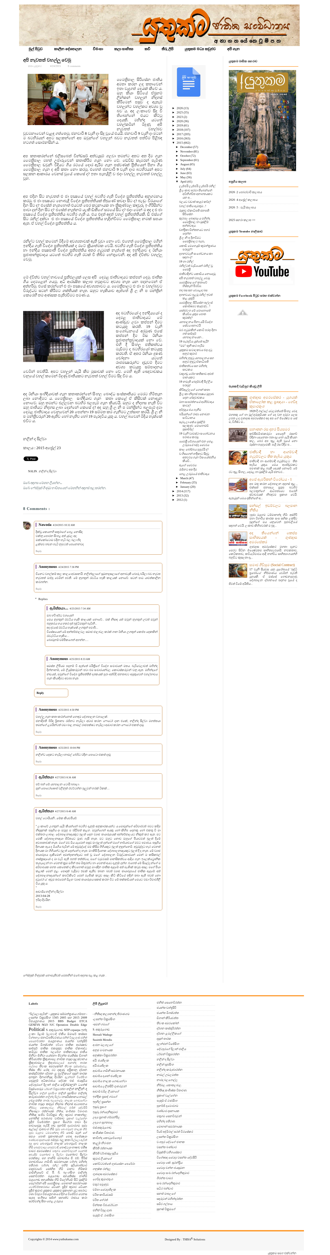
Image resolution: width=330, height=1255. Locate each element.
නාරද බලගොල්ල (53, 1100)
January (185, 486)
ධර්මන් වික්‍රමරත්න (55, 1089)
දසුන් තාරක (79, 1073)
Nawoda (45, 525)
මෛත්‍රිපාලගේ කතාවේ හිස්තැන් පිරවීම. (193, 284)
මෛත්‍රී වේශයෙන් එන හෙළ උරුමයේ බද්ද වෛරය (196, 443)
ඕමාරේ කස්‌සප (77, 1034)
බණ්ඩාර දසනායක (39, 1140)
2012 (180, 499)
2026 (180, 108)
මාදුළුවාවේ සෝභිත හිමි (46, 1169)
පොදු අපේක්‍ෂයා (76, 1136)
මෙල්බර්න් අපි (37, 1183)
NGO (45, 1024)
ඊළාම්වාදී (51, 1034)
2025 (180, 112)
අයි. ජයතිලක (101, 1060)
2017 (180, 134)
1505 (55, 1017)
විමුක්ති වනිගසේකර (169, 1152)
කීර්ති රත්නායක (102, 1148)
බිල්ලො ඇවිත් (79, 1140)
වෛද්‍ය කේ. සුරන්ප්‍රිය (170, 1162)
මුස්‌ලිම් (83, 1179)
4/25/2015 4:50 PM (68, 709)
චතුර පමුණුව (101, 1184)
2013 (180, 495)
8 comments (74, 66)
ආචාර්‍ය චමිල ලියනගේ (106, 1091)
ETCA (83, 1021)
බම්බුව (55, 1140)
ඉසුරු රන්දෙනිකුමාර (105, 1112)
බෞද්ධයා (65, 1147)
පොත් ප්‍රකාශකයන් (50, 1136)
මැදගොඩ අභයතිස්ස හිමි (44, 1179)
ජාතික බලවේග (50, 1052)
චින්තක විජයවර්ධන (105, 1205)
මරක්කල (34, 1158)
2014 (180, 491)
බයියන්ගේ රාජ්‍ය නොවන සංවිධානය (194, 415)
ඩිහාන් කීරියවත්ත (167, 1018)
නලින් (70, 1089)
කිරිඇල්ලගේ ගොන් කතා (194, 389)
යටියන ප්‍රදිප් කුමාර (64, 1187)
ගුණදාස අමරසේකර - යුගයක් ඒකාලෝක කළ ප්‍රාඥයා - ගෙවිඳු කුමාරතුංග (273, 401)
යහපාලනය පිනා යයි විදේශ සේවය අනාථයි (196, 323)
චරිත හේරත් (100, 1200)
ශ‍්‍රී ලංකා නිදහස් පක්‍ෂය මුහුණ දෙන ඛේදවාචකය (196, 395)
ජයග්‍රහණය (55, 1041)
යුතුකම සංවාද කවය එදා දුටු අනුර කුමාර (195, 351)
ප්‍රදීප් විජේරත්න (39, 1122)
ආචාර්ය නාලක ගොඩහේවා (110, 1081)
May (183, 177)
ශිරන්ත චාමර (165, 1178)
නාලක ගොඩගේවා (76, 1100)
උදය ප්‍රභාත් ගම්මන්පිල (106, 1117)
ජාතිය (83, 1052)
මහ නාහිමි (48, 1158)
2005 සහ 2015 (69, 1017)
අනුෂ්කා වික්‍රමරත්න (105, 1055)
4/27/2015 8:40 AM (65, 811)
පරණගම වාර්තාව (52, 1118)
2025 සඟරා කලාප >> (242, 220)
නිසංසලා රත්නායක (41, 1111)
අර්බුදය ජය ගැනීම (190, 409)
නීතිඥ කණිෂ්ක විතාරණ (71, 1111)
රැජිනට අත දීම (188, 469)
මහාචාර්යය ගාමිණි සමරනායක (48, 1161)
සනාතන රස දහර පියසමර (269, 429)
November (187, 151)
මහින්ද (73, 1161)
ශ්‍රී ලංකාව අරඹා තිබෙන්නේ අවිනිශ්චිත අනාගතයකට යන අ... (196, 194)
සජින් (52, 1197)
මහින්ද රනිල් (49, 1165)
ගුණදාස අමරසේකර (105, 1174)
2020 (180, 121)
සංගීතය (42, 1197)
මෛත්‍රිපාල (53, 1183)
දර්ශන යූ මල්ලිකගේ (58, 1073)
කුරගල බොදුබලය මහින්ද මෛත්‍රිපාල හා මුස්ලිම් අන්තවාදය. (194, 222)
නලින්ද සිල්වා (53, 1097)
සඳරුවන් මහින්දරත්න (170, 1198)
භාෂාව (76, 1147)
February (186, 482)
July (183, 168)
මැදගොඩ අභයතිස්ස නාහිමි (67, 1176)
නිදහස (59, 1104)
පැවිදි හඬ (49, 1125)
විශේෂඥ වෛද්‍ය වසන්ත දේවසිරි (177, 1157)
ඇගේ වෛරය (187, 465)
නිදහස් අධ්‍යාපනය (76, 1104)
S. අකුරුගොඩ (54, 1030)
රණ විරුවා (35, 1194)
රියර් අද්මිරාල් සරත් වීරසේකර (175, 1131)
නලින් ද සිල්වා (47, 471)
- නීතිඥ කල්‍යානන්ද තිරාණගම (111, 1014)
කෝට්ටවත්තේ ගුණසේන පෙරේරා (114, 1163)
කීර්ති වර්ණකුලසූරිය (105, 1153)
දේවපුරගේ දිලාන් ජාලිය (44, 1084)
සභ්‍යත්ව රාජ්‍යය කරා (73, 1197)
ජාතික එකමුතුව (51, 1048)
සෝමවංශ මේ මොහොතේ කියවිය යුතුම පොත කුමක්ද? (195, 314)
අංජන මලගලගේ (103, 1045)
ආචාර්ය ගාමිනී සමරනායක (109, 1070)
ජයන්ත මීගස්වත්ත (41, 1044)
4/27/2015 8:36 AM (65, 777)
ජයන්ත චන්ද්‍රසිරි (76, 1041)
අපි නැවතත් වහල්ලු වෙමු (47, 59)
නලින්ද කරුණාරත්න (170, 1069)
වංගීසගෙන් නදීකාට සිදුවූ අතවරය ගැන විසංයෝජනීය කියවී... (197, 457)
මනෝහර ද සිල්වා (51, 1154)
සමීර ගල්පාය (164, 1204)
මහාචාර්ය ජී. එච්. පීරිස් (72, 1158)
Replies (43, 599)
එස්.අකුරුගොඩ (102, 1127)
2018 (180, 129)
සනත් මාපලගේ (166, 1193)
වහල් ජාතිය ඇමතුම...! (192, 206)
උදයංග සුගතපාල (103, 1122)
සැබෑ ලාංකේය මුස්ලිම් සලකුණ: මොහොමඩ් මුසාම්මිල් (194, 425)
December (186, 147)
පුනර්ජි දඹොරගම (68, 1125)
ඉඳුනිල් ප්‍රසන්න (102, 1101)
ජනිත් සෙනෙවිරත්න (169, 1002)
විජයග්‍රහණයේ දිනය (55, 1194)
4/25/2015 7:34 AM (80, 608)
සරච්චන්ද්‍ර (35, 1201)
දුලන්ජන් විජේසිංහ (76, 1077)
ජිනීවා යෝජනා (47, 1055)
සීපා (43, 1201)
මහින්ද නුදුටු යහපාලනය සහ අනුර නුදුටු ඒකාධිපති (196, 359)
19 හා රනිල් (186, 261)
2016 (180, 138)
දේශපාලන (68, 1084)
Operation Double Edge (71, 1024)
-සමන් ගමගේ (101, 1024)
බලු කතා (65, 1140)
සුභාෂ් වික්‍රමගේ (166, 1209)
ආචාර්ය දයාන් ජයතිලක (107, 1076)
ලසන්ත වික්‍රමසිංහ (167, 1136)
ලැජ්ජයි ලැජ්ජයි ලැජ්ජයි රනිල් (197, 186)
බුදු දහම (34, 1143)
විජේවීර (73, 1194)
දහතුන (33, 1077)
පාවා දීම (81, 1122)
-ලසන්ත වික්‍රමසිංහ (104, 1019)
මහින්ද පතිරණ (166, 1121)
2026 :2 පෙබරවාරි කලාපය (245, 192)
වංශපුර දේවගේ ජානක (171, 1142)
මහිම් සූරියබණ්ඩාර (74, 1165)
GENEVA (34, 1024)
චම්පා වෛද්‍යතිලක (104, 1189)
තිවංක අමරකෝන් (51, 1066)
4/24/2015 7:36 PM (68, 567)
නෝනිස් (34, 1118)
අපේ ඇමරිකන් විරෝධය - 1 (270, 479)
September (187, 160)
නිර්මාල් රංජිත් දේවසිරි (72, 1107)
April (183, 181)
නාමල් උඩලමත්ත (167, 1074)
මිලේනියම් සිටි (69, 1179)
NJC (52, 1024)
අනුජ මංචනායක (103, 1050)
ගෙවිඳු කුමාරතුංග (103, 1179)
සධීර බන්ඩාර (165, 1188)
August (185, 164)
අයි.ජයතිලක (100, 1065)
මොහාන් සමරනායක (74, 1183)
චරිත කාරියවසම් (103, 1194)
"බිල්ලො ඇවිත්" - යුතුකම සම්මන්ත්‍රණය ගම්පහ (57, 1014)
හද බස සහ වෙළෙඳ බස (193, 290)
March (184, 478)
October (185, 155)
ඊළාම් (40, 1034)
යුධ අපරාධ (80, 1190)
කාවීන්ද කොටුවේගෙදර (107, 1138)
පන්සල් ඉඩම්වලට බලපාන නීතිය (273, 508)
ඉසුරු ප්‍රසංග (99, 1107)
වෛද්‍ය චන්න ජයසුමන (171, 1167)
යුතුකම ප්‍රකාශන (63, 1190)
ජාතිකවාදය (70, 1052)
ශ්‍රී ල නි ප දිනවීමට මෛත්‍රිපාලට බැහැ (192, 239)
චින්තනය (34, 1037)
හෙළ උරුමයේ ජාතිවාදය (194, 474)
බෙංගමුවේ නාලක (51, 1143)
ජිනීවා (32, 1055)
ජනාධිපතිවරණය (51, 1037)
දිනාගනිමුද (46, 1077)
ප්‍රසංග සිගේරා (62, 1122)
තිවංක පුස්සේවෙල (76, 1066)
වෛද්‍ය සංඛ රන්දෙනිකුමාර (173, 1173)
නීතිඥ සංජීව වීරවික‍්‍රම (43, 1114)
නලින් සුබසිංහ (48, 1093)
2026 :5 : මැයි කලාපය (242, 207)
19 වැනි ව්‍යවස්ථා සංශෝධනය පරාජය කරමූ (197, 435)
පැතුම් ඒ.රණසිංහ (167, 1100)
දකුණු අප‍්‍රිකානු (67, 1070)
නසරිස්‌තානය (70, 1096)
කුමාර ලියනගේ (102, 1158)
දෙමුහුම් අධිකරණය (42, 1080)
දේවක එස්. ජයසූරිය (72, 1080)
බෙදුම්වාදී (52, 1147)
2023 (180, 117)
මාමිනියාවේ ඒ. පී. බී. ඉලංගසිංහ (52, 1172)
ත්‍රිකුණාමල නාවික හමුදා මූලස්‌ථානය (65, 1059)
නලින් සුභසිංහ (67, 1093)
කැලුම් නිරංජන (102, 1143)
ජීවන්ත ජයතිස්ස (68, 1055)
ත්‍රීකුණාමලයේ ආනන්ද (62, 1062)
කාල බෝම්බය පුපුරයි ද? (194, 449)
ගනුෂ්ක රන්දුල (102, 1169)
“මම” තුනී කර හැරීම (191, 345)
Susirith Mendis (102, 1039)
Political (37, 1029)
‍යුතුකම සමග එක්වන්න (282, 1253)
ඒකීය (62, 1034)
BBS (61, 1021)
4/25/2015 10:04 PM (69, 747)
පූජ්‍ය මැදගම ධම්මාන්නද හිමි (46, 1132)
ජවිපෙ (59, 1044)
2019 (180, 125)
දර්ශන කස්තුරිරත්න (169, 1028)
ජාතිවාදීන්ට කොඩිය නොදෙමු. (197, 274)
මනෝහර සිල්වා (76, 1154)
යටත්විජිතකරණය (39, 1187)
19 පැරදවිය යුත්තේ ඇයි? (194, 341)
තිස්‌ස (32, 1070)
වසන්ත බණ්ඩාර (167, 1147)
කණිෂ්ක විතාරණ (103, 1132)
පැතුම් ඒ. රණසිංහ (103, 1215)
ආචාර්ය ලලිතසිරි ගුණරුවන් (110, 1086)
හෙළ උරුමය (55, 1201)
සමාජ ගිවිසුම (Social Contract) (272, 565)
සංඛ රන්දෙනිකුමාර (168, 1183)
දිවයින (59, 1077)
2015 (180, 142)
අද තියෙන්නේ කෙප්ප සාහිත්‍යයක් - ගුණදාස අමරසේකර (273, 537)
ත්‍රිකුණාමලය (36, 1062)
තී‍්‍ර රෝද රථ (46, 1070)
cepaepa (75, 1030)
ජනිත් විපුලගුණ (71, 1037)
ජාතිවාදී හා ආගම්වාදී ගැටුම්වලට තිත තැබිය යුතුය (273, 454)
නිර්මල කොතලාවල (41, 1107)
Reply (39, 551)
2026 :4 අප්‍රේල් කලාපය (243, 199)
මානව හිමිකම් (77, 1169)
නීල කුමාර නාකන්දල (73, 1114)
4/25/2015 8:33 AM (79, 659)
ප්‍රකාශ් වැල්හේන (76, 1118)
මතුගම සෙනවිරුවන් (64, 1151)
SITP (67, 1030)
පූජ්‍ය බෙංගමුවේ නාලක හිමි (71, 1129)
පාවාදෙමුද (35, 1125)
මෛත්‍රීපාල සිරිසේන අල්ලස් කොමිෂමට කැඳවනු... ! (196, 304)
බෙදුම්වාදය (40, 1147)
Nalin (32, 471)
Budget (71, 1021)
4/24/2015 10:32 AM (64, 525)
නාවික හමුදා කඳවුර (41, 1104)
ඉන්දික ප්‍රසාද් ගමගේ (105, 1096)
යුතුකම (47, 1190)
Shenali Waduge (102, 1034)
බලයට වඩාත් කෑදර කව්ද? (195, 201)
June (183, 173)
